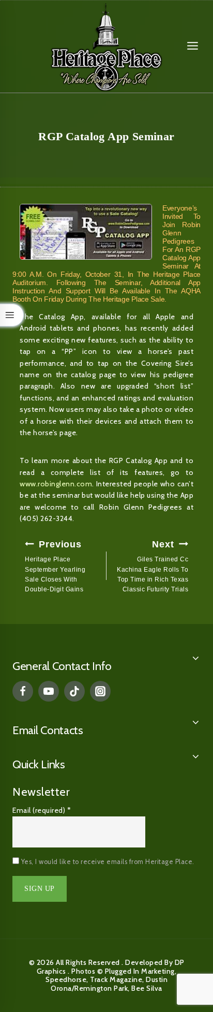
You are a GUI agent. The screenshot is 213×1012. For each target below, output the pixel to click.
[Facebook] (22, 691)
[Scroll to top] (182, 957)
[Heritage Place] (106, 46)
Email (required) (41, 810)
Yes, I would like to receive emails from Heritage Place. (106, 862)
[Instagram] (100, 691)
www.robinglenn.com (56, 483)
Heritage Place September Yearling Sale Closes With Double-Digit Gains (55, 566)
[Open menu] (192, 46)
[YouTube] (48, 691)
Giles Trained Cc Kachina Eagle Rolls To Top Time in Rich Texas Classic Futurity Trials (152, 566)
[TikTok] (74, 691)
